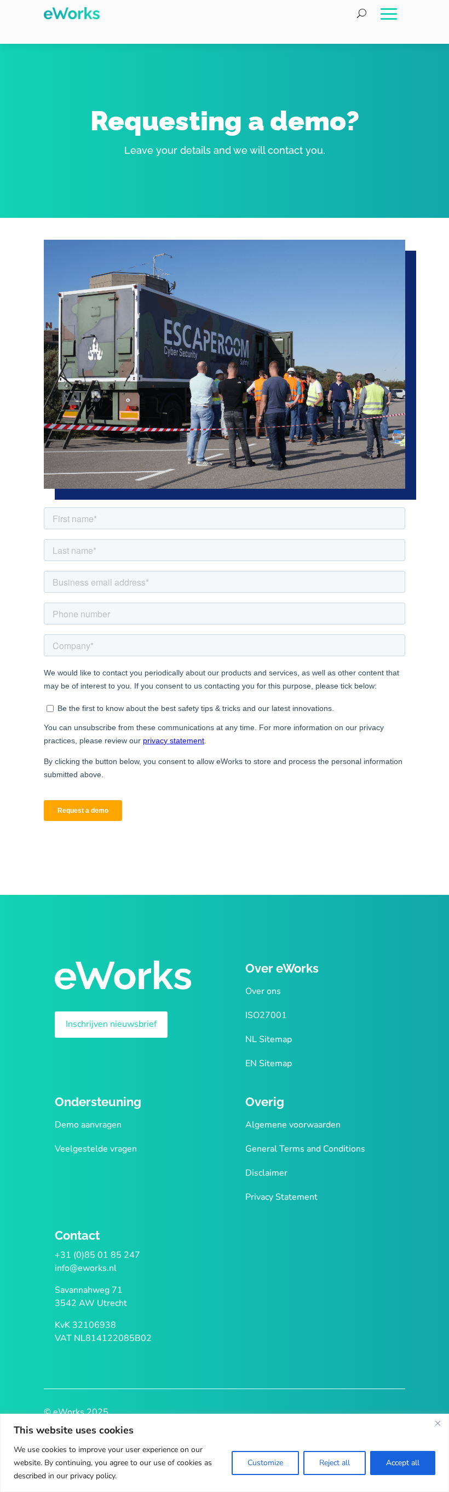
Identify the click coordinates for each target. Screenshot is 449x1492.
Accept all (402, 1463)
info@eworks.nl (86, 1268)
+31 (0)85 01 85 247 (97, 1255)
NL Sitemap (268, 1039)
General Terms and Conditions (305, 1149)
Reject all (334, 1463)
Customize (265, 1463)
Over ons (263, 991)
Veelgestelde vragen (96, 1149)
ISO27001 (266, 1015)
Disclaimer (266, 1173)
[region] (224, 1453)
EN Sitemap (268, 1063)
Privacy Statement (281, 1197)
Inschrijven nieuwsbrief (111, 1024)
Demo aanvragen (88, 1125)
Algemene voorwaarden (293, 1125)
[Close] (437, 1423)
